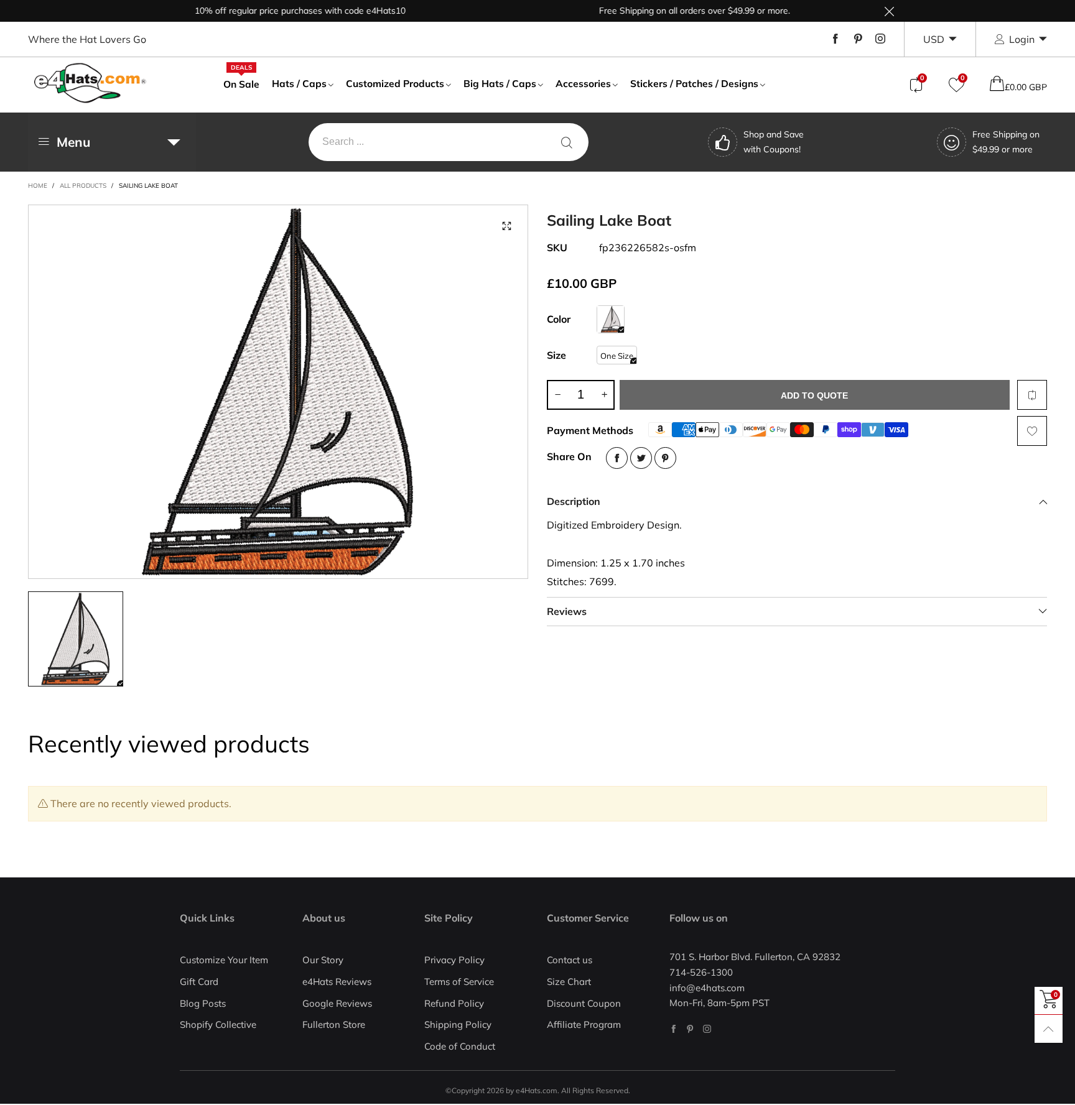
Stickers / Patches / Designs (694, 83)
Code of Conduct (459, 1046)
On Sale (241, 83)
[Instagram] (880, 39)
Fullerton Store (333, 1024)
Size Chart (569, 981)
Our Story (322, 960)
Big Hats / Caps (499, 83)
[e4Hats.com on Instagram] (707, 1029)
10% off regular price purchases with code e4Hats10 (279, 10)
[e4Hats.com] (90, 83)
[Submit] (566, 142)
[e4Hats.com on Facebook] (673, 1029)
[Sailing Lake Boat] (611, 319)
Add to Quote (814, 395)
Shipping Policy (457, 1024)
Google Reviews (337, 1003)
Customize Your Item (224, 960)
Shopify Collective (218, 1024)
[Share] (617, 458)
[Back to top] (1049, 1029)
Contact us (569, 960)
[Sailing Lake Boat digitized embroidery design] (278, 391)
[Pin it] (665, 458)
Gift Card (199, 981)
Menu (73, 142)
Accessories (583, 83)
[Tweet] (641, 458)
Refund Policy (454, 1003)
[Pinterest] (858, 39)
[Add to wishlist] (1032, 431)
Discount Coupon (584, 1003)
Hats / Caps (299, 83)
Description (573, 501)
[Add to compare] (1032, 395)
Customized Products (395, 83)
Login (1022, 39)
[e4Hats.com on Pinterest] (690, 1029)
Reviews (567, 611)
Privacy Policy (454, 960)
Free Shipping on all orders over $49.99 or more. (674, 10)
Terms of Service (459, 981)
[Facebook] (835, 39)
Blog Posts (203, 1003)
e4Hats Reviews (336, 981)
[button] (557, 395)
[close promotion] (889, 11)
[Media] (506, 226)
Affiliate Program (584, 1024)
